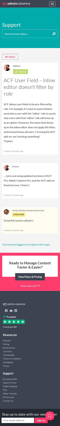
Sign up (41, 420)
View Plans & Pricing (30, 276)
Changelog (8, 362)
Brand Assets (9, 348)
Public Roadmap (10, 386)
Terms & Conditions (12, 358)
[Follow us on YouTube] (11, 311)
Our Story (7, 351)
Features (7, 340)
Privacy (6, 366)
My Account (8, 397)
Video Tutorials (10, 393)
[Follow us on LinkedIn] (15, 311)
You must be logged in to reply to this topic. (26, 244)
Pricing (6, 344)
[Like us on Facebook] (6, 311)
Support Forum (9, 382)
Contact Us (8, 401)
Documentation (10, 379)
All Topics (10, 56)
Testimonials (9, 355)
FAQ (5, 390)
